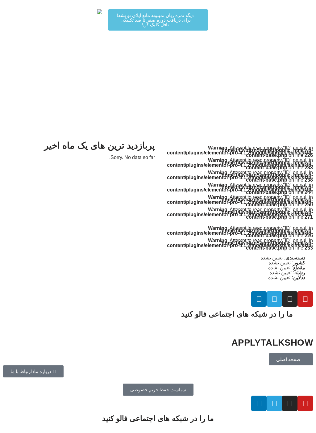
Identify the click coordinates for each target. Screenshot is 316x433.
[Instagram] (289, 299)
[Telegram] (274, 299)
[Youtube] (305, 299)
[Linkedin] (259, 299)
